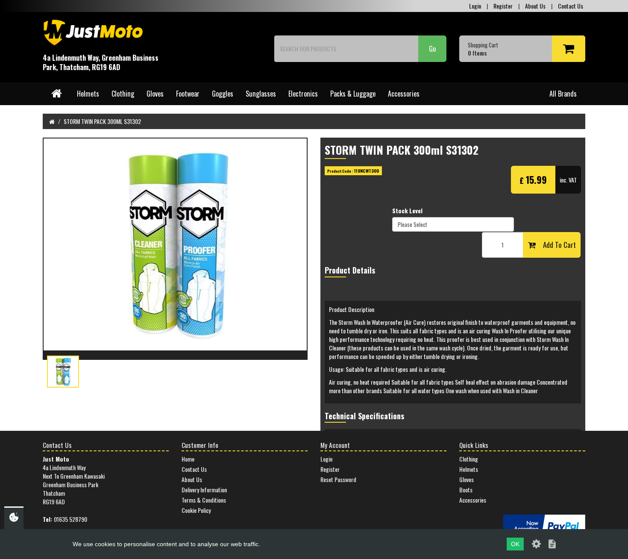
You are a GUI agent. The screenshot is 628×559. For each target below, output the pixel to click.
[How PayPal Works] (544, 525)
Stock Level (407, 210)
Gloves (155, 93)
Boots (465, 489)
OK (515, 544)
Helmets (88, 93)
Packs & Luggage (353, 93)
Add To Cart (556, 244)
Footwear (188, 93)
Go (432, 49)
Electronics (303, 93)
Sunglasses (261, 93)
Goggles (222, 93)
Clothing (123, 93)
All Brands (563, 93)
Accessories (404, 93)
